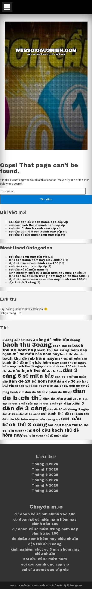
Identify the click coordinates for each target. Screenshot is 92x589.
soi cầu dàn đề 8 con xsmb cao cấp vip (38, 222)
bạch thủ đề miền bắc (71, 358)
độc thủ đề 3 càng (22, 282)
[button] (7, 7)
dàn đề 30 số (10, 414)
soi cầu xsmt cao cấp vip (28, 266)
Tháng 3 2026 (45, 491)
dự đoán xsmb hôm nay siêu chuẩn (35, 260)
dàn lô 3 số (80, 399)
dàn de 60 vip (61, 392)
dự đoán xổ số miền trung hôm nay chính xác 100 (47, 276)
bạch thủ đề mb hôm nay (28, 358)
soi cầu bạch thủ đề (17, 430)
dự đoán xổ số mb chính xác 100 (33, 263)
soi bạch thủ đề (55, 413)
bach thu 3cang (27, 345)
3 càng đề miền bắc (51, 340)
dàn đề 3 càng (24, 408)
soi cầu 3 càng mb (47, 419)
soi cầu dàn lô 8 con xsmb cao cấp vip (38, 231)
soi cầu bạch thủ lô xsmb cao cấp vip (37, 225)
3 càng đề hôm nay (17, 340)
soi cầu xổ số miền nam (26, 269)
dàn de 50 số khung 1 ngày (50, 386)
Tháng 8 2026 (45, 464)
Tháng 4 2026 (45, 485)
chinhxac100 (60, 366)
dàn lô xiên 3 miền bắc (17, 404)
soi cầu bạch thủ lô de (67, 425)
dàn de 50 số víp (37, 392)
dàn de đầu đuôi (57, 399)
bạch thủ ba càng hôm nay (62, 350)
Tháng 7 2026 (45, 469)
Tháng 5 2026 (45, 480)
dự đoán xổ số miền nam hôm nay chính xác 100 (46, 279)
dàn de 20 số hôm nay (32, 381)
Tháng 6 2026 (45, 474)
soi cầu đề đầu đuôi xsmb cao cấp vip (37, 234)
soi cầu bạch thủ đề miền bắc (45, 435)
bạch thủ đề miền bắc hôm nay (30, 362)
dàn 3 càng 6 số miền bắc (39, 373)
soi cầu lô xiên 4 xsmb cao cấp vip (35, 228)
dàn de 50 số (23, 386)
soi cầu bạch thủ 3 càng (42, 421)
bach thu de (62, 345)
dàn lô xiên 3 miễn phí (48, 404)
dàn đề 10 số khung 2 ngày (68, 409)
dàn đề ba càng (29, 414)
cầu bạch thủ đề (29, 371)
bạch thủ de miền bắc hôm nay (30, 354)
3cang (75, 340)
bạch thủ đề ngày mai (33, 366)
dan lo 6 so (54, 371)
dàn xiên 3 (74, 403)
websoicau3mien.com (46, 50)
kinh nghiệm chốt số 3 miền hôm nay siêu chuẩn (45, 272)
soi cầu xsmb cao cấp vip (28, 256)
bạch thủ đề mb (71, 354)
